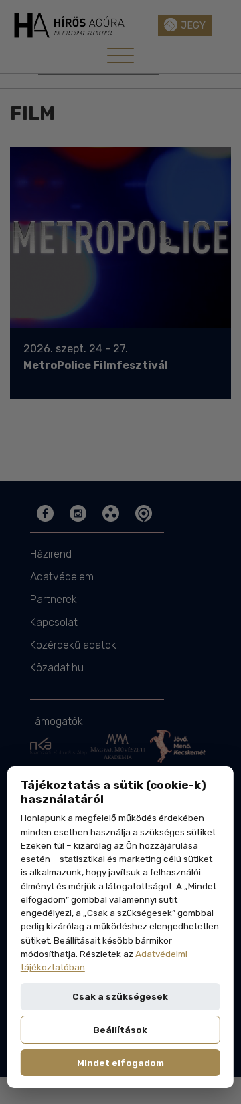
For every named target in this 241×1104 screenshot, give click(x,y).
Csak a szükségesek (120, 996)
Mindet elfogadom (120, 1062)
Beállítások (120, 1029)
